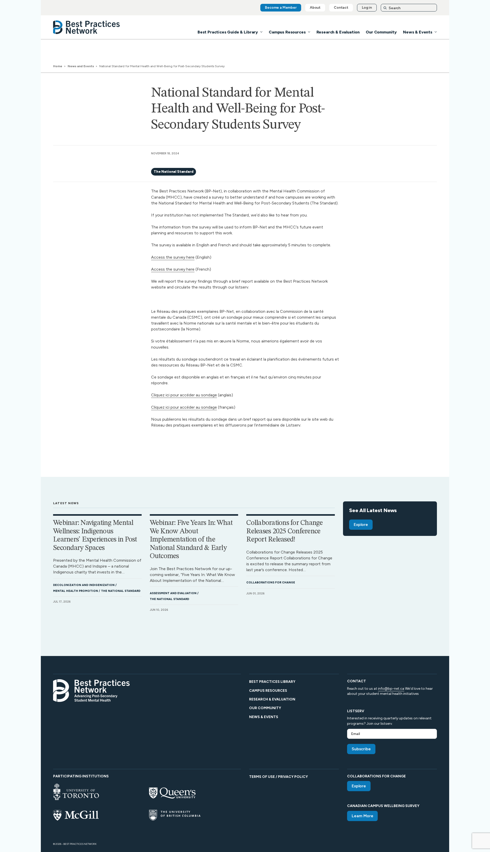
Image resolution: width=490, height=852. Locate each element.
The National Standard (173, 171)
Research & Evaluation (338, 32)
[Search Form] (409, 7)
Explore (361, 524)
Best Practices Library (272, 682)
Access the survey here (172, 257)
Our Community (381, 32)
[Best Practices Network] (86, 27)
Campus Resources (287, 32)
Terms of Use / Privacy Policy (278, 777)
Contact (341, 7)
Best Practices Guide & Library (228, 32)
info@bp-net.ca (391, 688)
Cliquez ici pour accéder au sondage (184, 395)
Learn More (362, 815)
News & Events (417, 32)
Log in (367, 7)
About (315, 7)
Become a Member (281, 7)
